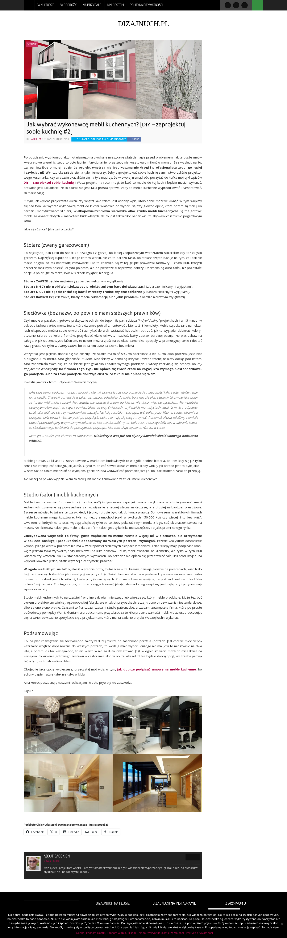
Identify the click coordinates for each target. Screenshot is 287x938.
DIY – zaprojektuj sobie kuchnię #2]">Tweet (101, 139)
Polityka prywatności (146, 5)
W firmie (32, 44)
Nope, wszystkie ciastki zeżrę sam (161, 932)
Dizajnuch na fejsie (113, 903)
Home (29, 5)
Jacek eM (35, 139)
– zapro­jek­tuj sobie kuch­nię (49, 182)
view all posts (51, 860)
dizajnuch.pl (143, 24)
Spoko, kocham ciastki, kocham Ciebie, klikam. (106, 932)
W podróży (68, 5)
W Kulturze (45, 5)
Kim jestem (115, 5)
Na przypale (92, 5)
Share (135, 139)
